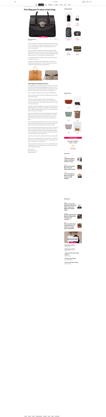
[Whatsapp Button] (57, 39)
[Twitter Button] (50, 39)
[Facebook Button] (52, 39)
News (27, 6)
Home (25, 6)
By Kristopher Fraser (32, 39)
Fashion (31, 6)
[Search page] (89, 1)
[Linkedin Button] (54, 39)
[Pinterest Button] (55, 39)
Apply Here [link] (73, 148)
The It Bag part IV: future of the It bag (38, 6)
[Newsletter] (87, 1)
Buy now (68, 25)
